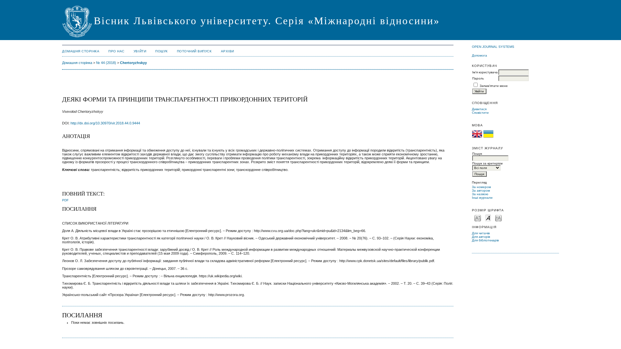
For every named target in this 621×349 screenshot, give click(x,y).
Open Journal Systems (493, 46)
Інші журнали (482, 197)
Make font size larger (498, 217)
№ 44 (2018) (106, 63)
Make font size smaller (477, 217)
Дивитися (479, 109)
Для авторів (481, 236)
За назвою (480, 194)
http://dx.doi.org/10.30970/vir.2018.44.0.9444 (105, 123)
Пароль (478, 78)
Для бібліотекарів (485, 240)
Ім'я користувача (485, 72)
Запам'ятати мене (494, 86)
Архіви (227, 51)
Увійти (140, 51)
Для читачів (481, 233)
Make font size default (488, 217)
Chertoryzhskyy (133, 63)
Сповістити (480, 112)
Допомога (479, 55)
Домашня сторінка (80, 51)
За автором (481, 190)
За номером (481, 187)
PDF (65, 200)
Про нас (116, 51)
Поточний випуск (194, 51)
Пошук (161, 51)
